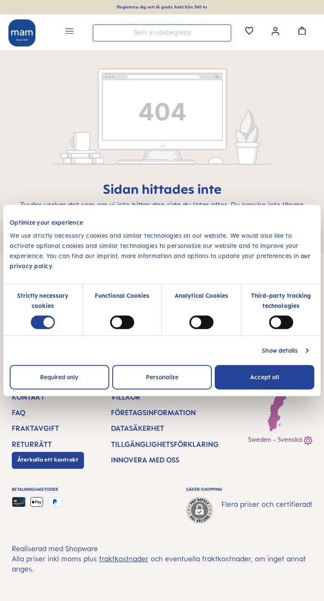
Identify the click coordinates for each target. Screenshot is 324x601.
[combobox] (162, 32)
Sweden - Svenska (276, 439)
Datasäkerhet (137, 428)
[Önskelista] (249, 30)
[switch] (122, 322)
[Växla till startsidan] (21, 32)
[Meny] (69, 32)
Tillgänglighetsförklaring (165, 444)
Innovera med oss (145, 460)
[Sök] (223, 32)
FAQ (18, 412)
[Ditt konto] (275, 30)
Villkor (125, 397)
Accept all (264, 377)
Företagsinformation (153, 412)
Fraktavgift (35, 428)
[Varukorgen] (302, 30)
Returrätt (32, 444)
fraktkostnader (123, 559)
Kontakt (28, 397)
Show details (280, 350)
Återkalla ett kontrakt (47, 459)
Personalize (162, 377)
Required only (59, 377)
